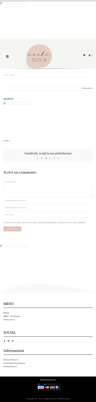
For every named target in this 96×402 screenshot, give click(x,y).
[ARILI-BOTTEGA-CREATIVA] (39, 45)
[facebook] (4, 341)
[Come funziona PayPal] (48, 383)
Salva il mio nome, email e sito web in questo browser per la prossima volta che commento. (46, 223)
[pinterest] (12, 341)
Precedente (87, 88)
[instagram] (8, 341)
